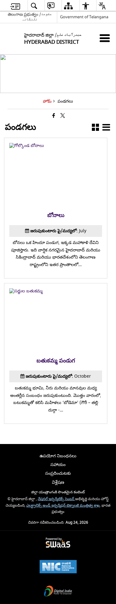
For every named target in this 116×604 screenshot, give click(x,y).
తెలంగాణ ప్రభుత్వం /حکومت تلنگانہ (30, 17)
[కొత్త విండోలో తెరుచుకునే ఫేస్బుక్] (54, 116)
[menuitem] (15, 5)
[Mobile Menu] (104, 38)
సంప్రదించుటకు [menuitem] (58, 473)
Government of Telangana (84, 17)
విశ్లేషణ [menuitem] (58, 482)
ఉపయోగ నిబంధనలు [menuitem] (58, 456)
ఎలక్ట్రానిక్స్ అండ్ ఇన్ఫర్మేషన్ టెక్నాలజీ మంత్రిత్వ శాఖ (63, 505)
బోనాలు (55, 215)
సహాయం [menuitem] (58, 464)
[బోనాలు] (55, 145)
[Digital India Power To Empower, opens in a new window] (58, 592)
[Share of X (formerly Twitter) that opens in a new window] (63, 116)
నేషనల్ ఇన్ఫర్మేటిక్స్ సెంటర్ (56, 499)
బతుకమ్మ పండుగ (56, 361)
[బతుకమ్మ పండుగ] (55, 291)
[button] (95, 128)
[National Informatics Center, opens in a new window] (58, 567)
